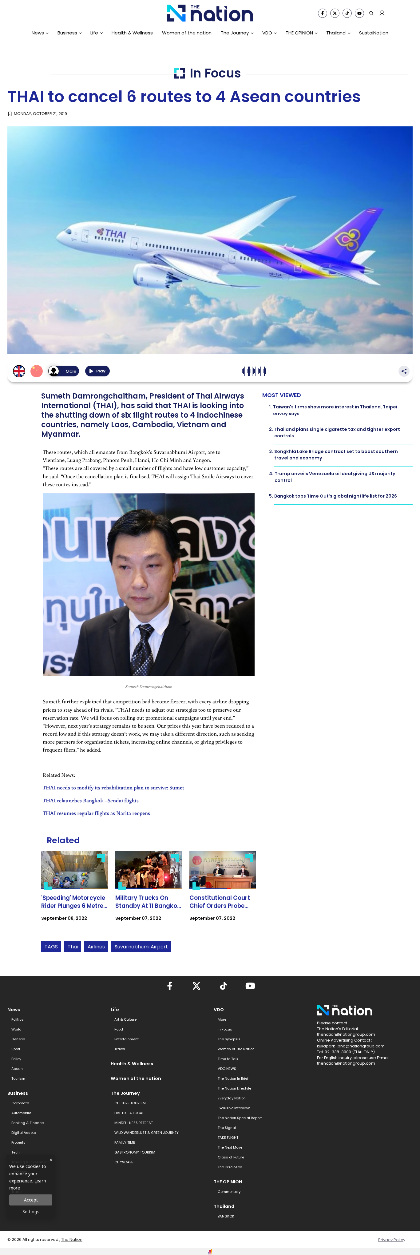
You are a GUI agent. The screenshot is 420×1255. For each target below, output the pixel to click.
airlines (96, 946)
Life (94, 33)
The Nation (71, 1239)
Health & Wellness (132, 33)
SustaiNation (373, 33)
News (38, 33)
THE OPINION (299, 33)
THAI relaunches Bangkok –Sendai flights (91, 800)
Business (67, 33)
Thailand (336, 33)
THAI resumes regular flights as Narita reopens (96, 812)
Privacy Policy (391, 1240)
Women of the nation (187, 33)
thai (73, 946)
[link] (74, 891)
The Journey (235, 33)
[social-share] (322, 13)
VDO (267, 33)
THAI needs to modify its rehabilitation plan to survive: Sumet (113, 787)
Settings (30, 1211)
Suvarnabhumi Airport (141, 946)
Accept (31, 1200)
